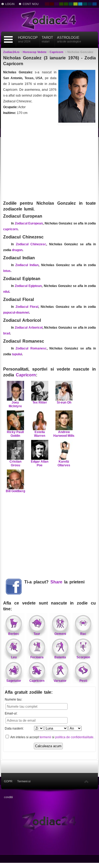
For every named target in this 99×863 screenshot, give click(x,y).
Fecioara (37, 657)
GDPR (8, 781)
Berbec (13, 634)
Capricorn (26, 375)
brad (6, 333)
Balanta (60, 657)
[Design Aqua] (80, 4)
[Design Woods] (66, 4)
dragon (17, 250)
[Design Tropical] (85, 4)
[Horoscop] (49, 821)
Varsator (60, 681)
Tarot (47, 39)
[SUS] (86, 781)
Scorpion (83, 657)
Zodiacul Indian (27, 265)
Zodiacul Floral (27, 307)
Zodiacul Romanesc (31, 348)
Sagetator (13, 681)
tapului (17, 354)
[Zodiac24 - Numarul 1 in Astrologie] (49, 20)
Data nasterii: (14, 728)
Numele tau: (13, 699)
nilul (6, 292)
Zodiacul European (29, 223)
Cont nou (31, 4)
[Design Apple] (75, 4)
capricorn (10, 229)
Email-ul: (11, 713)
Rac (83, 634)
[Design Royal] (90, 4)
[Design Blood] (47, 4)
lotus (7, 271)
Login (10, 4)
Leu (14, 657)
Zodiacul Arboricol (29, 327)
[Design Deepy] (94, 4)
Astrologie (69, 39)
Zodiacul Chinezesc (31, 244)
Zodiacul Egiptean (28, 286)
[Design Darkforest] (61, 4)
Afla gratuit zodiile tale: (29, 692)
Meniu (8, 39)
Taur (37, 634)
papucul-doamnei (16, 312)
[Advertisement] (49, 162)
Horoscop (28, 39)
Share (56, 582)
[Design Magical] (56, 4)
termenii (45, 737)
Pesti (83, 681)
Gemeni (60, 634)
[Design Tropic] (71, 4)
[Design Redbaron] (52, 4)
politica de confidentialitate (74, 737)
